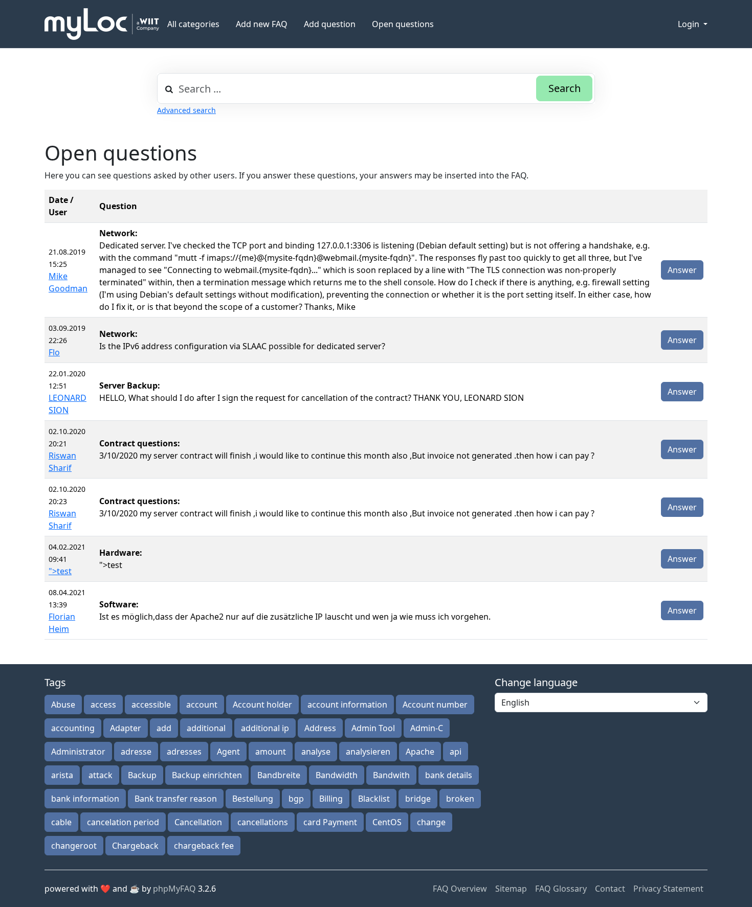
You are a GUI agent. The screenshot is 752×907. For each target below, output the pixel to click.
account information (347, 704)
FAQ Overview (460, 888)
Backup (142, 775)
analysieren (368, 751)
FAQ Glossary (561, 888)
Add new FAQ (261, 24)
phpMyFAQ (174, 888)
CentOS (387, 822)
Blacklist (374, 798)
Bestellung (252, 798)
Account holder (262, 704)
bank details (448, 775)
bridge (418, 798)
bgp (296, 798)
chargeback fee (204, 845)
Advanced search (186, 110)
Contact (610, 888)
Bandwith (391, 775)
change (431, 822)
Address (320, 728)
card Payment (330, 822)
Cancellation (198, 822)
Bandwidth (337, 775)
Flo (54, 352)
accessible (151, 704)
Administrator (78, 751)
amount (270, 751)
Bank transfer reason (176, 798)
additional (206, 728)
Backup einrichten (207, 775)
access (103, 704)
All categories (193, 24)
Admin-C (426, 728)
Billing (331, 798)
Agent (228, 751)
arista (62, 775)
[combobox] (376, 88)
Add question (330, 24)
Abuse (63, 704)
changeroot (74, 845)
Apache (420, 751)
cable (61, 822)
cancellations (262, 822)
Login (689, 24)
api (455, 751)
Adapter (125, 728)
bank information (85, 798)
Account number (435, 704)
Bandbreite (278, 775)
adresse (136, 751)
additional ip (265, 728)
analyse (315, 751)
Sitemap (511, 888)
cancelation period (123, 822)
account (201, 704)
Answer (682, 270)
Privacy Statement (668, 888)
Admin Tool (373, 728)
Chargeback (135, 845)
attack (101, 775)
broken (460, 798)
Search (564, 88)
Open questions (403, 24)
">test (60, 571)
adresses (184, 751)
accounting (73, 728)
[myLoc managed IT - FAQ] (102, 24)
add (164, 728)
